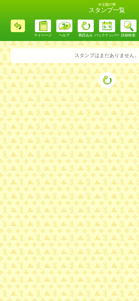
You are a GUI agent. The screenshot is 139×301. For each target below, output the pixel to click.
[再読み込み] (107, 80)
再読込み (85, 35)
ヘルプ (64, 35)
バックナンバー (106, 35)
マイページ (43, 35)
